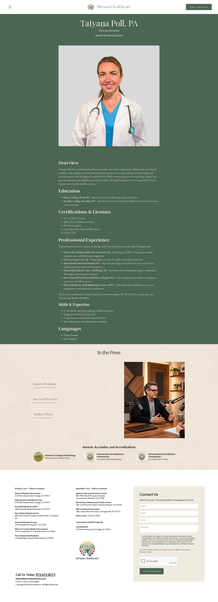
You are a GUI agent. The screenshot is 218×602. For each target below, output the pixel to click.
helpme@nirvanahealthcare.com (31, 578)
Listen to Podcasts (44, 384)
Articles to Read (43, 414)
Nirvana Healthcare (114, 7)
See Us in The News (45, 399)
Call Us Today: (35, 574)
